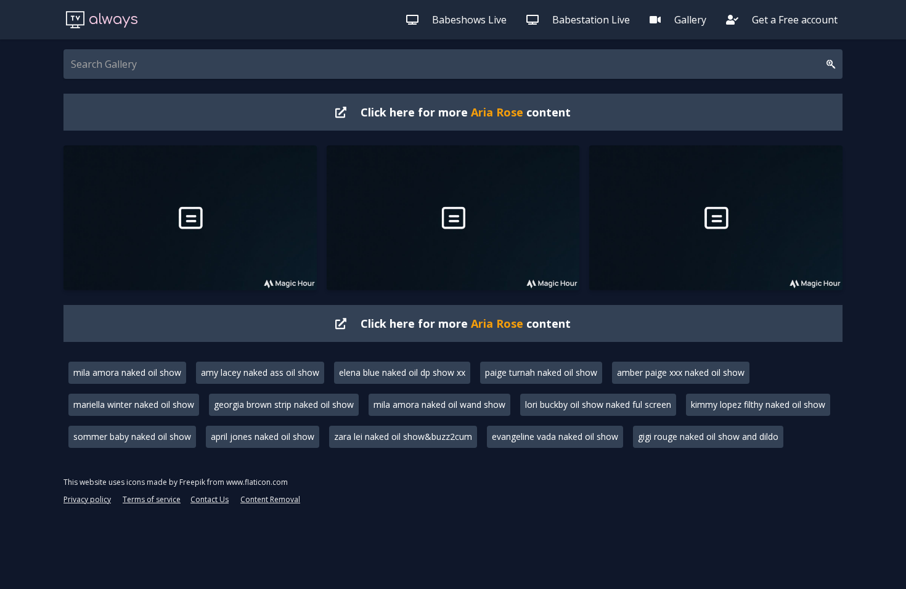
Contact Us (209, 499)
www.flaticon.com (257, 482)
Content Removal (270, 499)
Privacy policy (87, 499)
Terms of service (152, 499)
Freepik (192, 482)
